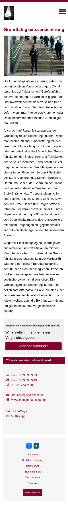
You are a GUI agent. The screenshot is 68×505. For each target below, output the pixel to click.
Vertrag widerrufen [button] (32, 492)
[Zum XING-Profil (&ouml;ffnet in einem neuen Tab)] (36, 446)
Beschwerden (33, 477)
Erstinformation (33, 471)
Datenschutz (32, 466)
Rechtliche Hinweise (32, 460)
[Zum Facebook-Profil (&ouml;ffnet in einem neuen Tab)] (29, 446)
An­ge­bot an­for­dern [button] (33, 346)
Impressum (33, 454)
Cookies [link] (32, 483)
